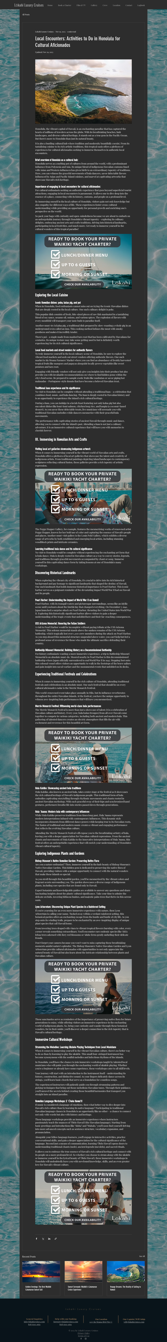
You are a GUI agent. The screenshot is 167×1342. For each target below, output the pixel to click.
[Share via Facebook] (36, 1238)
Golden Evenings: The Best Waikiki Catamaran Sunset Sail (38, 1288)
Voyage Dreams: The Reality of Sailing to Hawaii (125, 1288)
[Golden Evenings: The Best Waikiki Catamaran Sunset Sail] (41, 1271)
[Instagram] (86, 1339)
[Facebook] (81, 1339)
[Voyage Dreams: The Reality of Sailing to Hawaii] (126, 1271)
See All (142, 1256)
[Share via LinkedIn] (49, 1238)
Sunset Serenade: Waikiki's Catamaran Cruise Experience (82, 1288)
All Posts (26, 14)
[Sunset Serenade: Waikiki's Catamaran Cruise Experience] (83, 1271)
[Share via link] (55, 1238)
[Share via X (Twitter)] (43, 1238)
